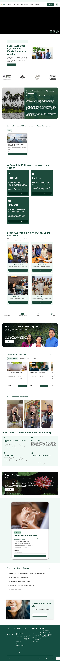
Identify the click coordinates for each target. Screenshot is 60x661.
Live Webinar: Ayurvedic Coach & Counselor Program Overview (16, 145)
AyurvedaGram (26, 630)
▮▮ (54, 31)
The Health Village (27, 633)
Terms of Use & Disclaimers (18, 658)
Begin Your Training (18, 221)
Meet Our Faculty (9, 341)
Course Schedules (35, 635)
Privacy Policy (9, 658)
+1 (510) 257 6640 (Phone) (46, 630)
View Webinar (17, 154)
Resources (37, 4)
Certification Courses (18, 4)
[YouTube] (12, 634)
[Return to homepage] (11, 629)
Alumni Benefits (35, 637)
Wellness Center (38, 1)
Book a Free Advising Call (39, 615)
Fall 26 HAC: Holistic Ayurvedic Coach (15, 372)
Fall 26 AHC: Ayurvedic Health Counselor (37, 372)
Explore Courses (12, 64)
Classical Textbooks (35, 639)
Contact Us (31, 1)
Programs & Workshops (28, 4)
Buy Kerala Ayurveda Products (48, 1)
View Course (22, 385)
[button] (10, 4)
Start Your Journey (18, 193)
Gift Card (17, 643)
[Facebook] (7, 634)
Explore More (18, 270)
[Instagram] (14, 634)
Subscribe (30, 556)
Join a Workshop (42, 193)
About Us (9, 4)
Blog (33, 633)
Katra (25, 641)
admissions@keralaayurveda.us (47, 638)
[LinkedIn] (9, 634)
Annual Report (18, 652)
